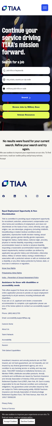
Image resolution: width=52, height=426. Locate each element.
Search (25, 98)
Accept (3, 158)
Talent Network (7, 335)
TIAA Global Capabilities (11, 351)
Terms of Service (8, 409)
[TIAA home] (11, 8)
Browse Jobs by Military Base (26, 107)
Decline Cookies (27, 421)
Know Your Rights (9, 268)
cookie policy (21, 155)
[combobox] (26, 70)
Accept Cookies (10, 421)
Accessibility (6, 340)
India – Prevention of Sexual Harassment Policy (20, 278)
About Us (5, 329)
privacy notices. (36, 155)
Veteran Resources (26, 115)
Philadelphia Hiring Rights (12, 273)
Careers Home (7, 324)
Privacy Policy (7, 403)
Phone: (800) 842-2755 (11, 313)
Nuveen (5, 345)
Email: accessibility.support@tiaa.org (16, 318)
